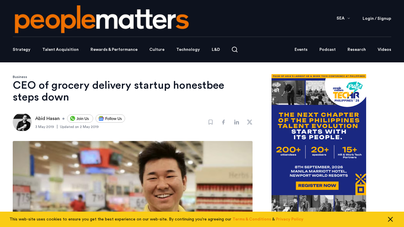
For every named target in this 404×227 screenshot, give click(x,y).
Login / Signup (377, 19)
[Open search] (234, 49)
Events (301, 50)
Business (20, 77)
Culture (156, 50)
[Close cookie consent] (390, 219)
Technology (188, 50)
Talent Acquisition (60, 50)
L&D (216, 50)
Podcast (327, 50)
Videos (384, 50)
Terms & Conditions (251, 219)
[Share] (224, 122)
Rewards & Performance (114, 50)
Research (357, 50)
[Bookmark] (211, 122)
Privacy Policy (289, 219)
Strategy (21, 50)
